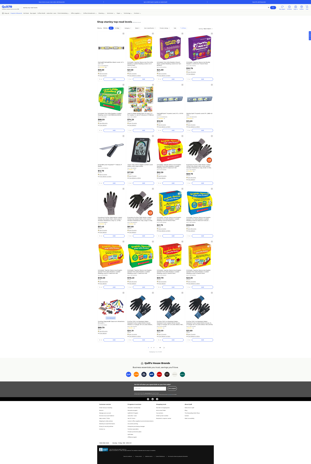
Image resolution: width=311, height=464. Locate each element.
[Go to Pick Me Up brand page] (144, 375)
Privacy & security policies (106, 426)
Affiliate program (132, 437)
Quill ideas (130, 434)
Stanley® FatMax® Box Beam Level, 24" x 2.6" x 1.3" (111, 63)
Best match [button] (207, 28)
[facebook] (157, 399)
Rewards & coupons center (163, 418)
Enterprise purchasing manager (136, 426)
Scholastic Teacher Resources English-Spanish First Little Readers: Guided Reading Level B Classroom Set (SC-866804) (198, 219)
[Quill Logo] (7, 6)
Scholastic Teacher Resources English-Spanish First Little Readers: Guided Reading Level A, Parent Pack (169, 271)
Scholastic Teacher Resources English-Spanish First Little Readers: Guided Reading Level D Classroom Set (110, 271)
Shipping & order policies (106, 421)
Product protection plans (134, 431)
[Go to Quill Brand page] (128, 375)
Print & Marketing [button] (62, 13)
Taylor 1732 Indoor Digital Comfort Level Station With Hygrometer (140, 165)
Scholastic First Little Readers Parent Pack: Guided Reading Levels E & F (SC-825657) (169, 63)
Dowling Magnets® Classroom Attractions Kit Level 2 (111, 322)
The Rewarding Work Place (192, 413)
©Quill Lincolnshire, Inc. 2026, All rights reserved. (120, 450)
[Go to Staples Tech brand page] (167, 375)
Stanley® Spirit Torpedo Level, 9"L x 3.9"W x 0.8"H (170, 114)
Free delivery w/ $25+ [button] (135, 75)
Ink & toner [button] (110, 13)
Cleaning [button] (101, 13)
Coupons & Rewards (16, 13)
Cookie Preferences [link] (160, 456)
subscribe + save (51, 13)
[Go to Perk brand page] (152, 375)
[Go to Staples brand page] (159, 375)
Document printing (133, 423)
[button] (269, 7)
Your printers (159, 413)
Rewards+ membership (134, 407)
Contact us (102, 429)
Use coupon (172, 388)
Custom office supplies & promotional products (140, 421)
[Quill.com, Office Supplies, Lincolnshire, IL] (103, 450)
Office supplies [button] (75, 13)
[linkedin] (152, 399)
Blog (186, 410)
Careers (187, 415)
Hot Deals (26, 13)
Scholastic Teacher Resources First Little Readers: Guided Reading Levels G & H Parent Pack (140, 63)
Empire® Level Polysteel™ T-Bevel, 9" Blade (110, 165)
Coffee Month (41, 13)
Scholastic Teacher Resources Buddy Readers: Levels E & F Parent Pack (198, 63)
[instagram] (148, 399)
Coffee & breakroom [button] (89, 13)
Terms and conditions (147, 393)
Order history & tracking (105, 407)
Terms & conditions (127, 456)
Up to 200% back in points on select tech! (155, 2)
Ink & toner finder (161, 410)
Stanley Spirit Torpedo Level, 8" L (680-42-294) (199, 114)
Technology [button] (127, 13)
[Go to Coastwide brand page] (136, 375)
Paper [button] (118, 13)
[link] (123, 33)
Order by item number (162, 415)
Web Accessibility (189, 418)
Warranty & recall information (107, 423)
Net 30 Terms (131, 418)
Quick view (111, 55)
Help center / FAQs (104, 418)
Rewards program (132, 410)
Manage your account (105, 413)
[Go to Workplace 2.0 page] (182, 375)
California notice (148, 456)
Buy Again (33, 13)
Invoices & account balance (106, 415)
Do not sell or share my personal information (178, 456)
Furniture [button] (136, 13)
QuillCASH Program (133, 413)
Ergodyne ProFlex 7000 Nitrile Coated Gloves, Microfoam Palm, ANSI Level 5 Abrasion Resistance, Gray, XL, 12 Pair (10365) (110, 219)
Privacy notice (138, 456)
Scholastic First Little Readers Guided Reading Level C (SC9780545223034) (109, 114)
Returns (101, 410)
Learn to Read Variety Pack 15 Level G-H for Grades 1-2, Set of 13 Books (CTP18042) (140, 114)
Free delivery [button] (103, 75)
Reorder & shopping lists (163, 407)
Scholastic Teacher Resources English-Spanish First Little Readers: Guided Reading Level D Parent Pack (198, 271)
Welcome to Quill (189, 407)
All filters (183, 28)
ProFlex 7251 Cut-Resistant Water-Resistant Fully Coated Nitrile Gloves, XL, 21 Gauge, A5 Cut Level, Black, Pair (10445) (199, 323)
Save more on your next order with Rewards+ (52, 2)
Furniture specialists (133, 429)
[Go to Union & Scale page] (175, 375)
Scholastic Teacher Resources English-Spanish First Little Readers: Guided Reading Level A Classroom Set (169, 166)
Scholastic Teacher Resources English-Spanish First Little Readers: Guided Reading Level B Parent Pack (169, 219)
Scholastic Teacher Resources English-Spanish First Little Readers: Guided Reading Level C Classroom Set (139, 271)
